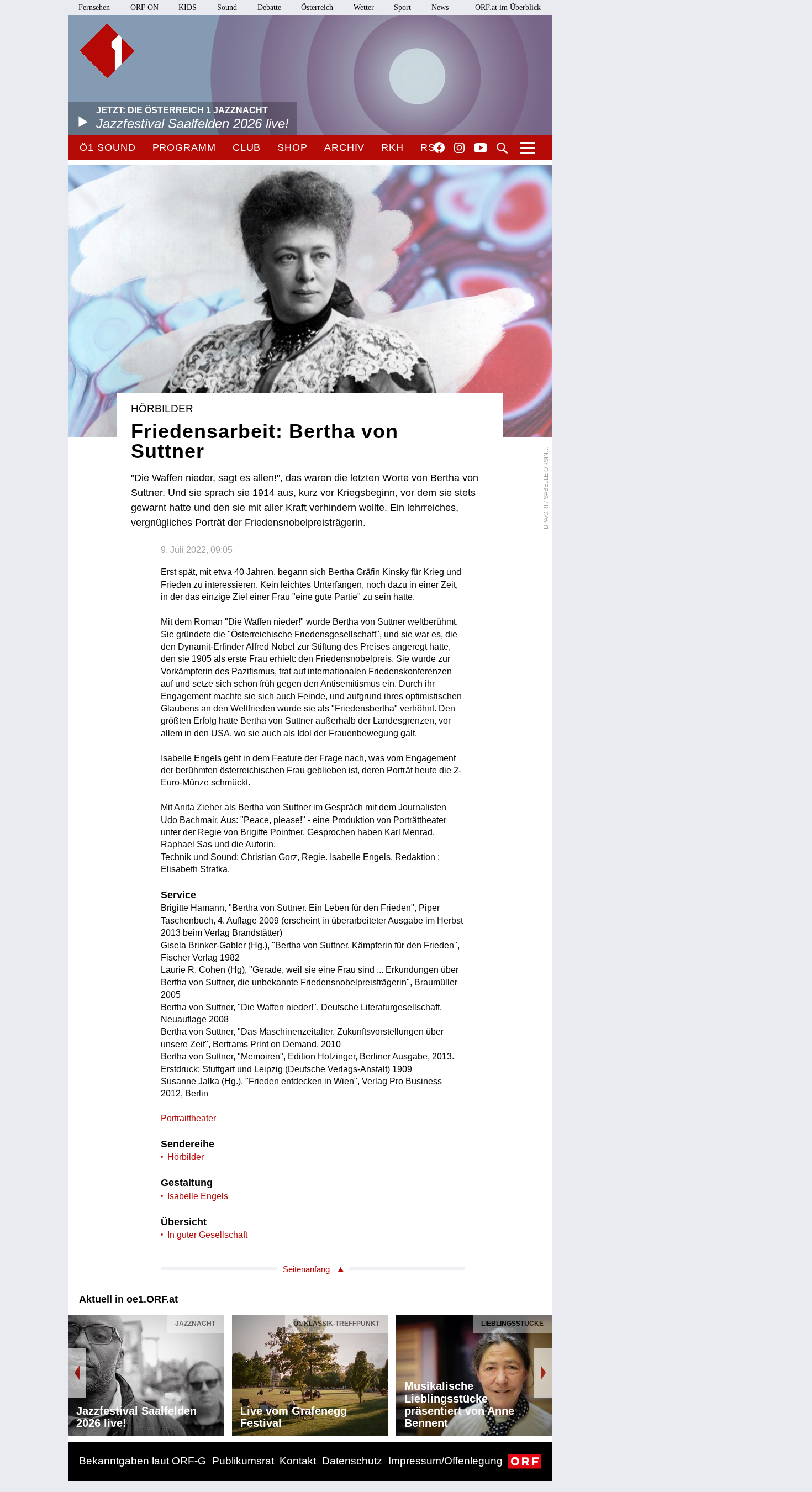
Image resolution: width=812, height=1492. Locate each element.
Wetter (364, 7)
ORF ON (144, 7)
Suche (502, 148)
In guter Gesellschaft (207, 1235)
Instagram (459, 148)
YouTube (480, 148)
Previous (77, 1373)
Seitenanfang (306, 1269)
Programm (184, 147)
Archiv (344, 147)
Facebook (439, 147)
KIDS (187, 7)
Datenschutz (352, 1461)
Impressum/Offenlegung (445, 1461)
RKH (392, 147)
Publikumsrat (243, 1461)
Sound (227, 7)
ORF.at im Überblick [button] (508, 7)
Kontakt (298, 1461)
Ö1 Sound (107, 147)
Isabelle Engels (197, 1196)
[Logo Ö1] (107, 50)
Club (247, 147)
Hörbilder (185, 1157)
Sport (402, 7)
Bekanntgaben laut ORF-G (142, 1461)
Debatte (269, 7)
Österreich (317, 7)
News (440, 7)
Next (543, 1373)
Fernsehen (94, 7)
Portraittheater (188, 1118)
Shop (292, 147)
